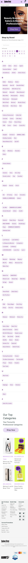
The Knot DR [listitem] (19, 359)
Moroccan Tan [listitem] (18, 262)
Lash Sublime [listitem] (15, 239)
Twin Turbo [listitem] (5, 366)
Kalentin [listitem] (5, 220)
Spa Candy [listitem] (10, 336)
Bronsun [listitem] (13, 102)
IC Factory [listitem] (9, 194)
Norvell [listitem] (11, 282)
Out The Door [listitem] (6, 295)
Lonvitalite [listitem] (5, 246)
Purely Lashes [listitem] (19, 307)
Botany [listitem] (22, 95)
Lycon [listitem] (23, 250)
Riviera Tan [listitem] (20, 317)
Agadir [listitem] (21, 65)
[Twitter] (23, 513)
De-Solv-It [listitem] (12, 134)
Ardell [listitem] (15, 69)
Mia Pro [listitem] (5, 262)
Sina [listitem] (4, 336)
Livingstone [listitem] (20, 243)
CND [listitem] (4, 125)
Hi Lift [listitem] (17, 185)
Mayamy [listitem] (20, 259)
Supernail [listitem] (14, 343)
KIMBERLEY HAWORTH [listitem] (14, 227)
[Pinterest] (23, 516)
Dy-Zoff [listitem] (16, 141)
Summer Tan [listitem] (6, 343)
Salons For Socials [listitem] (7, 329)
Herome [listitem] (11, 185)
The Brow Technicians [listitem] (8, 359)
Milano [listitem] (10, 262)
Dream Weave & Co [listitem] (7, 141)
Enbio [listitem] (4, 154)
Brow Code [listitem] (5, 105)
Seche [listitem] (16, 329)
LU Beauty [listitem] (13, 246)
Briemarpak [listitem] (14, 99)
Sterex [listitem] (10, 339)
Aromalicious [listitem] (6, 72)
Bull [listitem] (20, 105)
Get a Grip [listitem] (17, 172)
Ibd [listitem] (3, 194)
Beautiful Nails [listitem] (20, 85)
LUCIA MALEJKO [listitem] (7, 250)
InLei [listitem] (16, 194)
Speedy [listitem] (17, 336)
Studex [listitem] (17, 339)
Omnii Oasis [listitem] (15, 291)
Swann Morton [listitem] (6, 346)
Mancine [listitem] (5, 259)
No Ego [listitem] (4, 282)
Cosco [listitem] (9, 125)
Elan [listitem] (4, 150)
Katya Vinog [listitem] (13, 220)
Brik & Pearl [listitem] (6, 102)
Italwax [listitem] (19, 198)
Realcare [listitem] (5, 317)
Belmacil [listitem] (5, 92)
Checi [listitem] (10, 122)
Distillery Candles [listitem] (7, 138)
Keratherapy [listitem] (22, 223)
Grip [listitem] (14, 176)
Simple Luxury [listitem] (18, 333)
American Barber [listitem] (7, 69)
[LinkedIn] (23, 519)
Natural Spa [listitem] (15, 278)
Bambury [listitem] (10, 81)
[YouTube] (20, 519)
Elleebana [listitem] (10, 150)
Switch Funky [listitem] (16, 346)
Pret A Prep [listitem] (19, 304)
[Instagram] (20, 516)
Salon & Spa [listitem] (6, 326)
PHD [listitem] (4, 304)
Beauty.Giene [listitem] (6, 88)
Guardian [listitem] (20, 176)
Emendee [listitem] (17, 150)
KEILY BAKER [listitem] (6, 223)
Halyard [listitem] (5, 185)
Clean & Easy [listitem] (17, 122)
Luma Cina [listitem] (16, 250)
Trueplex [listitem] (17, 362)
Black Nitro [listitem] (5, 95)
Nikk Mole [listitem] (22, 278)
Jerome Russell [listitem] (6, 210)
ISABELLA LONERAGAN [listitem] (9, 198)
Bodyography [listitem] (14, 95)
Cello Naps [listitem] (18, 118)
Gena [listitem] (11, 172)
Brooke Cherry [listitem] (21, 102)
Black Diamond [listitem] (20, 92)
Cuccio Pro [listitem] (22, 125)
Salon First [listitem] (14, 326)
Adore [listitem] (15, 65)
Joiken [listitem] (14, 210)
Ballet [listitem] (4, 81)
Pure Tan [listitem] (11, 307)
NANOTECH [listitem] (13, 275)
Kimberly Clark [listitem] (6, 230)
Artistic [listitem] (14, 72)
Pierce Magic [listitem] (11, 304)
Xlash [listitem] (4, 394)
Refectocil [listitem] (12, 317)
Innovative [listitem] (22, 194)
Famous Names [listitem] (6, 163)
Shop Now (14, 29)
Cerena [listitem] (4, 122)
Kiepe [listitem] (4, 227)
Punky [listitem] (4, 307)
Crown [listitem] (15, 125)
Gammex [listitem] (5, 172)
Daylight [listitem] (5, 134)
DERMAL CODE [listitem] (21, 134)
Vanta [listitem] (11, 384)
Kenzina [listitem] (14, 223)
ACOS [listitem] (4, 65)
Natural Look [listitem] (6, 278)
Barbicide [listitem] (5, 85)
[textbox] (12, 5)
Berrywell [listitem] (12, 92)
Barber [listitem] (17, 81)
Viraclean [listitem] (18, 384)
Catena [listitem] (11, 118)
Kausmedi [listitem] (20, 220)
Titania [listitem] (10, 362)
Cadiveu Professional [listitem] (8, 115)
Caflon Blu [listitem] (18, 115)
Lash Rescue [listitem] (6, 239)
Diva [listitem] (15, 138)
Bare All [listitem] (12, 85)
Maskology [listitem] (12, 259)
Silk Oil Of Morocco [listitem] (7, 333)
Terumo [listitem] (17, 356)
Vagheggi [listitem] (5, 384)
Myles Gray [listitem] (5, 266)
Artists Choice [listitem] (21, 72)
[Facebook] (20, 513)
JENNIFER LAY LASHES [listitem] (15, 207)
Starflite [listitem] (5, 339)
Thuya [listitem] (4, 362)
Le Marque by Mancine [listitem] (8, 243)
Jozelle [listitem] (20, 210)
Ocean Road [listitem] (6, 291)
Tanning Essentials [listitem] (7, 356)
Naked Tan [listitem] (5, 275)
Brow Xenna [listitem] (14, 105)
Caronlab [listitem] (5, 118)
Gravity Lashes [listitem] (6, 176)
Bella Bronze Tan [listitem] (16, 88)
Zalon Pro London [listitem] (7, 403)
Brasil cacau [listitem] (6, 99)
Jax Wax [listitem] (5, 207)
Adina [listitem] (9, 65)
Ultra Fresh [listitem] (5, 375)
